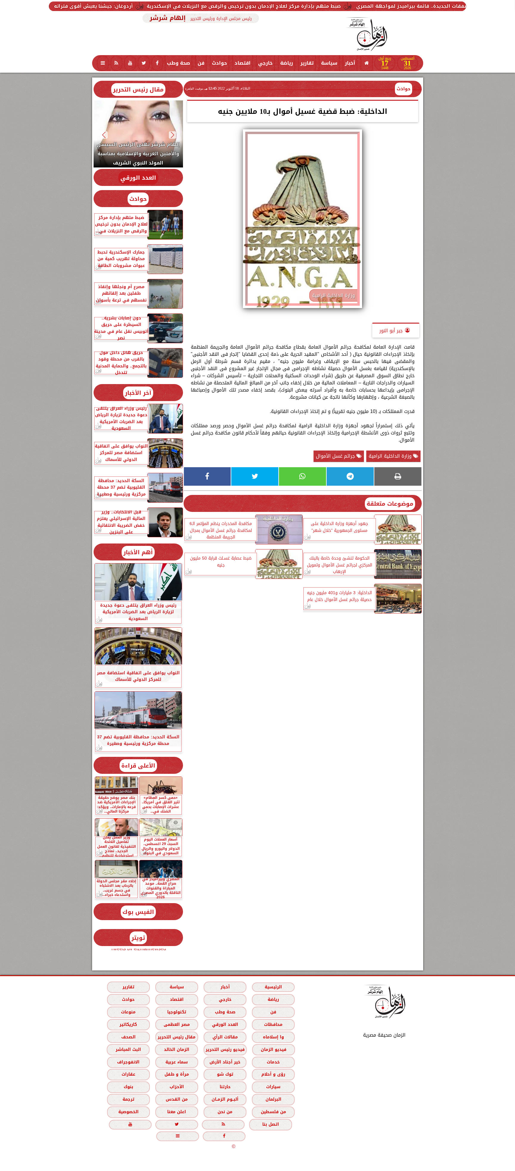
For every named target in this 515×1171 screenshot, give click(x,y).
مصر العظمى (176, 1025)
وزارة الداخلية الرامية (391, 456)
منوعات (128, 1012)
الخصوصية (128, 1112)
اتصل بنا (270, 1124)
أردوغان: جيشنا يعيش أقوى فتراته (181, 6)
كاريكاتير (128, 1025)
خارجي (265, 63)
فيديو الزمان (273, 1050)
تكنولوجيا (176, 1012)
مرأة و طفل (176, 1074)
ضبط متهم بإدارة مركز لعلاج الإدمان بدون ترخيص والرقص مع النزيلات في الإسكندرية (332, 6)
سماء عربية (176, 1062)
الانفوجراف (128, 1062)
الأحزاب (176, 1087)
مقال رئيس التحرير (138, 89)
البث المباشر (128, 1050)
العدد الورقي (138, 177)
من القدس (176, 1099)
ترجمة (128, 1099)
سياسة (329, 63)
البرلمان (273, 1099)
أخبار (350, 63)
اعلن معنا (176, 1112)
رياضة (286, 63)
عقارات (128, 1074)
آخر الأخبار (138, 392)
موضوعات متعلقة (390, 503)
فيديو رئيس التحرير (224, 1050)
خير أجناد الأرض (225, 1062)
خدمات (273, 1062)
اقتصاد (243, 63)
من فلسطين (273, 1112)
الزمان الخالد (176, 1050)
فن (201, 63)
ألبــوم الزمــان (225, 1099)
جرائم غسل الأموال (336, 456)
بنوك (128, 1087)
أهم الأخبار (138, 552)
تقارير (307, 63)
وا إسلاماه (273, 1037)
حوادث (219, 63)
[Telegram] (350, 476)
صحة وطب (178, 63)
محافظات (273, 1025)
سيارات (273, 1087)
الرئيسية (273, 987)
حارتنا (224, 1087)
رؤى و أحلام (273, 1074)
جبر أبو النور (391, 330)
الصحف (128, 1037)
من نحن (225, 1112)
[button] (172, 135)
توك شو (225, 1074)
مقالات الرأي (225, 1037)
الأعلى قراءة (138, 765)
